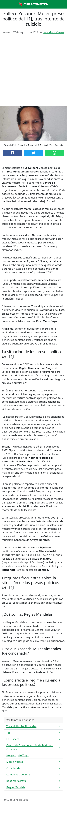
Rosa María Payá (16, 781)
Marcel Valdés (14, 762)
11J (8, 732)
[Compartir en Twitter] (33, 153)
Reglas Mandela (15, 787)
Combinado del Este (18, 774)
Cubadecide (13, 768)
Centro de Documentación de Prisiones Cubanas (29, 747)
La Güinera (12, 739)
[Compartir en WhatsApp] (54, 153)
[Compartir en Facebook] (12, 153)
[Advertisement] (33, 71)
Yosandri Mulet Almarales (21, 726)
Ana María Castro (53, 32)
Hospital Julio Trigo (17, 755)
